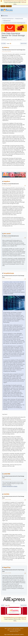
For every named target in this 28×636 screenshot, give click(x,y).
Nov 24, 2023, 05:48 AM (6, 278)
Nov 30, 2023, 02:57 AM (6, 479)
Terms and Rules (16, 628)
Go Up (2, 605)
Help (5, 628)
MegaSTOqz (7, 567)
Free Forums (16, 631)
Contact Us (9, 628)
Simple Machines (17, 629)
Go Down (3, 43)
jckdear (6, 47)
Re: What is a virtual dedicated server (10, 183)
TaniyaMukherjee (9, 273)
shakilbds (6, 494)
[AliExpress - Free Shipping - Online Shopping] (14, 31)
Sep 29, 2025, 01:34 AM (6, 572)
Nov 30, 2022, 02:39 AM (6, 237)
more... (15, 4)
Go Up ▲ (21, 628)
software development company (9, 486)
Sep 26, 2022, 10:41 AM (6, 185)
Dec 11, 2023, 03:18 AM (6, 499)
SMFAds (11, 631)
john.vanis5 (7, 233)
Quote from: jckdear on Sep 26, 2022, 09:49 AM (13, 282)
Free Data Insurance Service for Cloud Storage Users (13, 49)
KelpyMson (7, 181)
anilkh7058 (7, 474)
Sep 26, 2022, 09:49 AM (6, 51)
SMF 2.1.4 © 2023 (10, 629)
